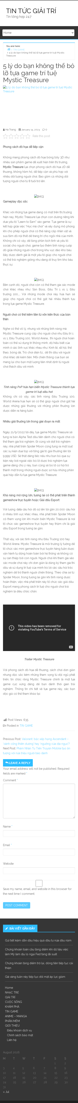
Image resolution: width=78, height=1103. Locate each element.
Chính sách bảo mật (20, 1035)
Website (8, 863)
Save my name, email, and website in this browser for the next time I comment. (37, 891)
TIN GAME (26, 725)
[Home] (8, 49)
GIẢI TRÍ (10, 997)
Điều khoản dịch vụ (19, 1030)
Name (7, 826)
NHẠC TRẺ (12, 992)
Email (7, 845)
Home (9, 987)
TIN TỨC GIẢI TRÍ (31, 11)
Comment (10, 780)
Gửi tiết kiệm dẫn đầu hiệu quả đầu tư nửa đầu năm (38, 940)
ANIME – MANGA (16, 1016)
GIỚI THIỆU (12, 1025)
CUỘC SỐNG (13, 1001)
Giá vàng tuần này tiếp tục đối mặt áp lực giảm (35, 976)
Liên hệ (11, 1040)
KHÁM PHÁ (12, 1006)
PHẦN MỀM (12, 1021)
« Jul (6, 1091)
